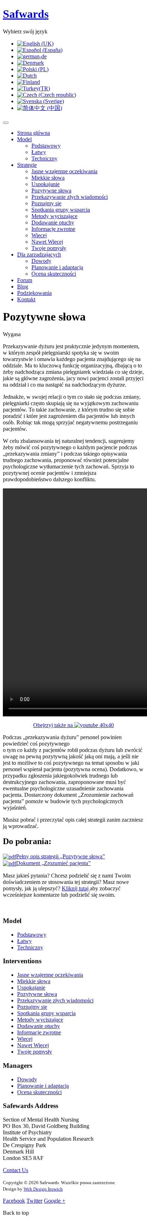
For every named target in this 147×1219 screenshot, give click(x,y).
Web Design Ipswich (43, 1189)
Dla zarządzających (39, 254)
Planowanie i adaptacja (57, 267)
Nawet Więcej (47, 242)
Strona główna (33, 133)
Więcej (39, 235)
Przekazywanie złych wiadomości (69, 197)
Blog (22, 286)
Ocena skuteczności (53, 274)
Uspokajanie (45, 184)
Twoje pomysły (48, 248)
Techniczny (44, 158)
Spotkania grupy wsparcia (60, 210)
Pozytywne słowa (51, 190)
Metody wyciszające (54, 216)
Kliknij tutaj (76, 888)
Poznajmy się (46, 203)
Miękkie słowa (48, 178)
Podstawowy (46, 146)
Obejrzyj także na (53, 725)
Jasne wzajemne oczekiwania (64, 171)
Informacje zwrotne (53, 229)
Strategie (27, 165)
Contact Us (15, 1170)
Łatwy (38, 152)
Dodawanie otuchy (52, 222)
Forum (24, 280)
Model (24, 139)
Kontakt (26, 299)
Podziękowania (34, 293)
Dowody (41, 261)
